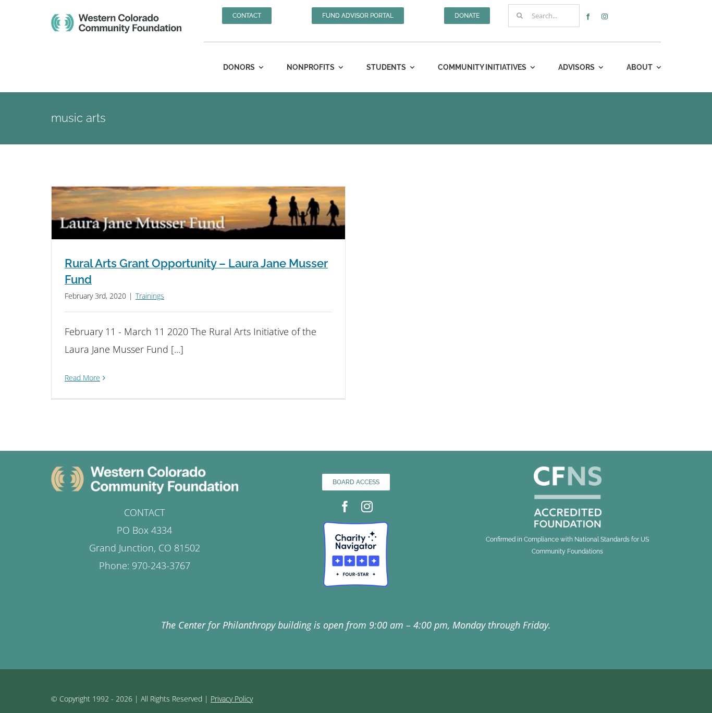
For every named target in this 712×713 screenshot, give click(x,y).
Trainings (150, 296)
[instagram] (604, 17)
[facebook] (588, 17)
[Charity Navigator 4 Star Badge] (355, 526)
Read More (82, 378)
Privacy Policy (232, 699)
